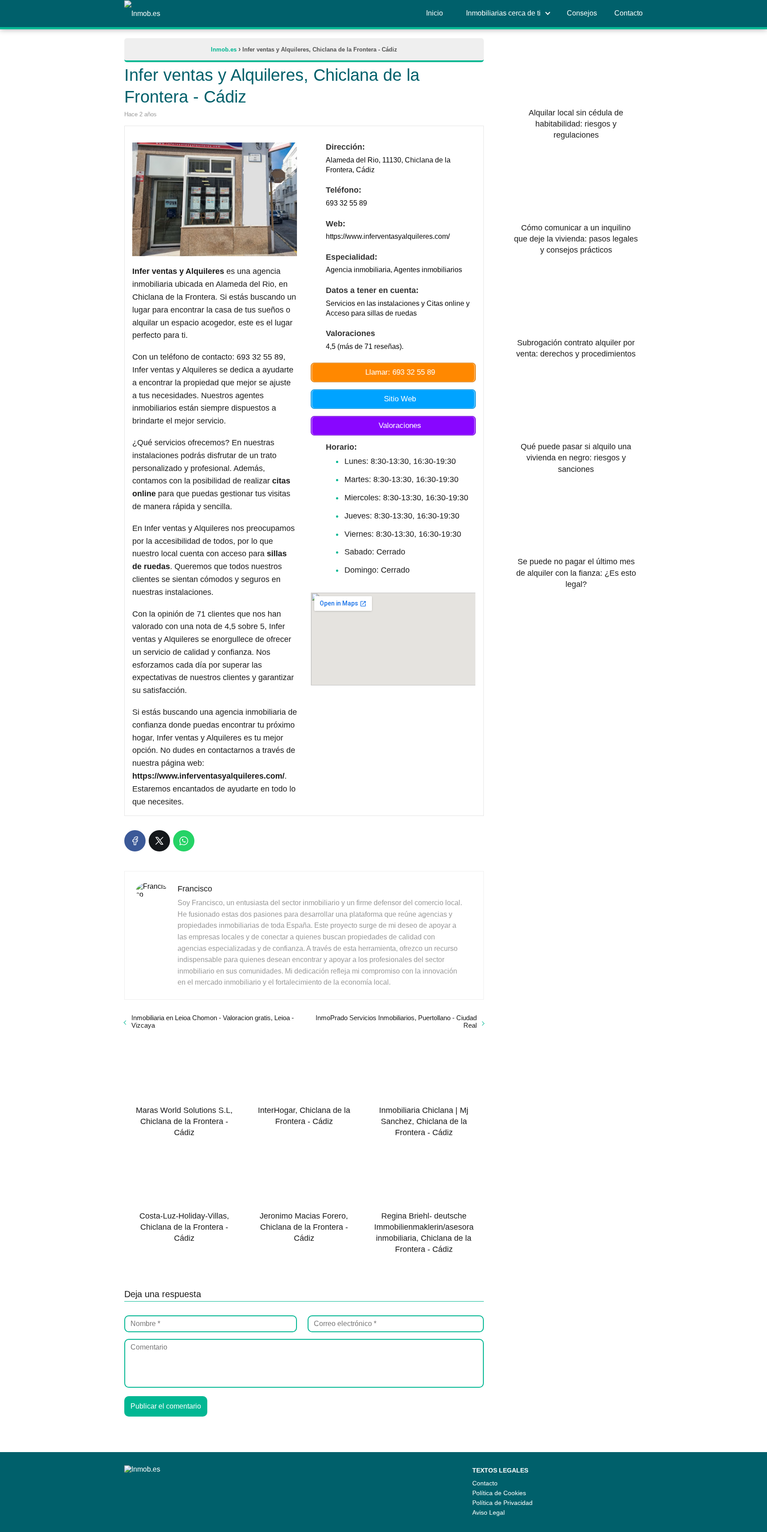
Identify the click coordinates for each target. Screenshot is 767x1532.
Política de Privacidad (502, 1502)
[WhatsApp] (183, 840)
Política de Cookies (499, 1492)
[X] (159, 840)
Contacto (485, 1483)
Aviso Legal (488, 1512)
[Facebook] (135, 840)
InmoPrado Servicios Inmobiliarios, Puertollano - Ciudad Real (396, 1021)
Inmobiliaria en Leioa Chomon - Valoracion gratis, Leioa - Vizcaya (212, 1021)
